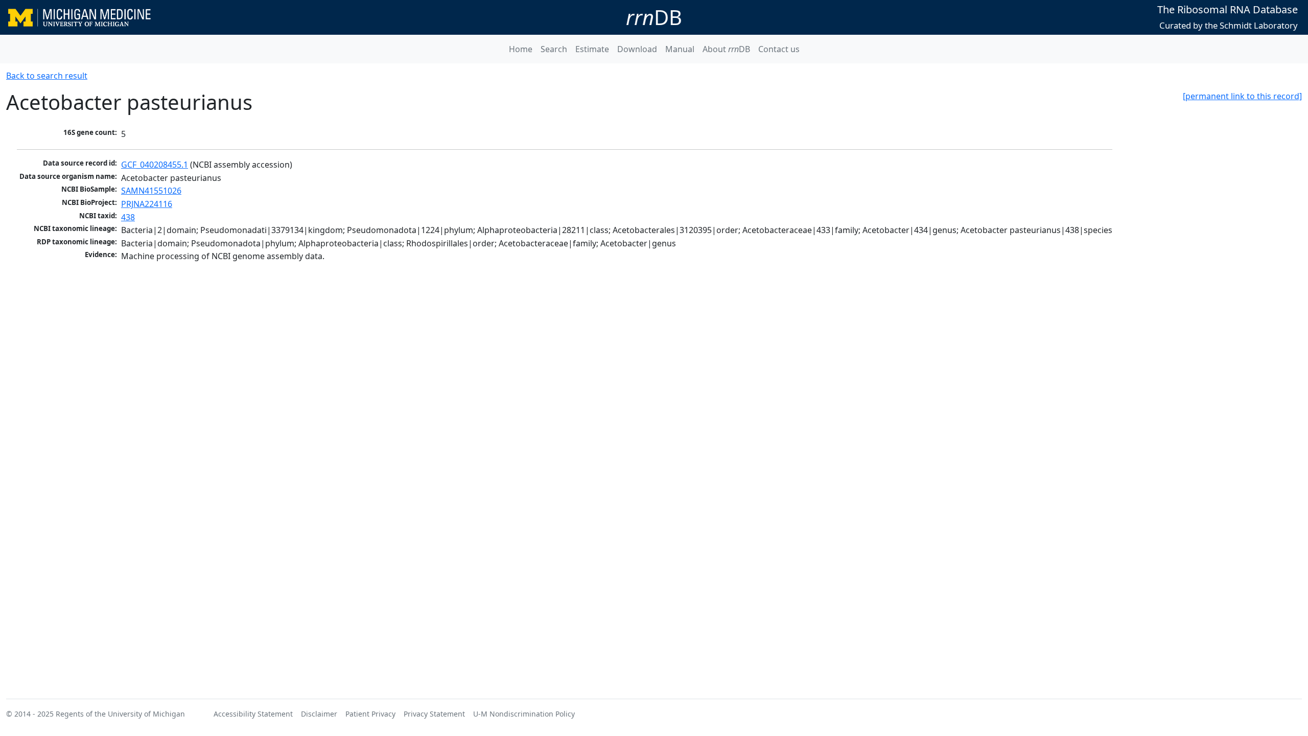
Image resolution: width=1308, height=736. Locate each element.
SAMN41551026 (151, 190)
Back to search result (46, 75)
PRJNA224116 (146, 204)
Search (554, 49)
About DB (726, 49)
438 (128, 217)
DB (654, 17)
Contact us (779, 49)
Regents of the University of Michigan (120, 714)
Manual (679, 49)
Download (637, 49)
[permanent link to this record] (1242, 96)
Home (520, 49)
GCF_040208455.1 (154, 164)
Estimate (592, 49)
